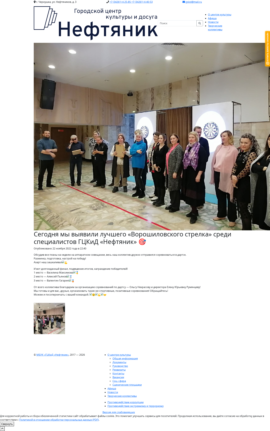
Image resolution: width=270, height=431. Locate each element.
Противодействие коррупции (126, 402)
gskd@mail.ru (193, 2)
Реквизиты (119, 369)
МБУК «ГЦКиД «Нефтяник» (52, 354)
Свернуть (7, 424)
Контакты (118, 373)
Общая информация (125, 358)
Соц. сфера (119, 381)
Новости (213, 22)
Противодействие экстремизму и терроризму (136, 406)
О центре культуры (119, 354)
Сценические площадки (127, 384)
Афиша (212, 18)
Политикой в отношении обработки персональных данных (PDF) (59, 419)
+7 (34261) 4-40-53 (142, 2)
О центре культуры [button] (219, 14)
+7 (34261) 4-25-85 (120, 2)
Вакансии (118, 377)
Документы (119, 362)
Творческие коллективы (122, 396)
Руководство (120, 366)
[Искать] (199, 23)
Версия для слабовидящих (118, 412)
